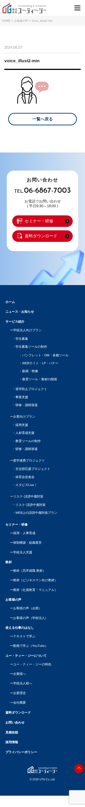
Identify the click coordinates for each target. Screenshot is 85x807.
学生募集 (21, 338)
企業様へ (19, 674)
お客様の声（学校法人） (30, 618)
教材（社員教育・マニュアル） (35, 590)
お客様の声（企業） (27, 608)
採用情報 (11, 742)
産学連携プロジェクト (29, 460)
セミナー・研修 (39, 221)
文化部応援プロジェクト (32, 469)
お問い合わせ (14, 722)
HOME (6, 20)
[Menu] (77, 8)
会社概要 (19, 702)
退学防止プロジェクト (31, 389)
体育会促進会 (24, 477)
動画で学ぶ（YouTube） (30, 646)
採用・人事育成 (24, 533)
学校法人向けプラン (27, 330)
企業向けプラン (24, 416)
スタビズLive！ (26, 485)
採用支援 (21, 425)
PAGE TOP (78, 768)
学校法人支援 (22, 552)
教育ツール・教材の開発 (39, 379)
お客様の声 (21, 20)
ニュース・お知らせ (19, 311)
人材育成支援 (24, 433)
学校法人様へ (22, 683)
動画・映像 (30, 371)
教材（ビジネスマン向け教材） (35, 580)
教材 (8, 562)
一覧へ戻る (42, 119)
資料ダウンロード (41, 236)
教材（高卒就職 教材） (29, 570)
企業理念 (19, 693)
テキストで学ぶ (24, 636)
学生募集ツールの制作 (31, 346)
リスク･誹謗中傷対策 (28, 496)
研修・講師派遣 (26, 405)
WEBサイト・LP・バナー (40, 363)
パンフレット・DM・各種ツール (45, 355)
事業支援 (21, 397)
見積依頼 (11, 732)
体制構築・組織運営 (27, 542)
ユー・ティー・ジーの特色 (32, 664)
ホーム (10, 302)
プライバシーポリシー (21, 752)
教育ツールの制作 (28, 441)
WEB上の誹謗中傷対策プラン (36, 512)
